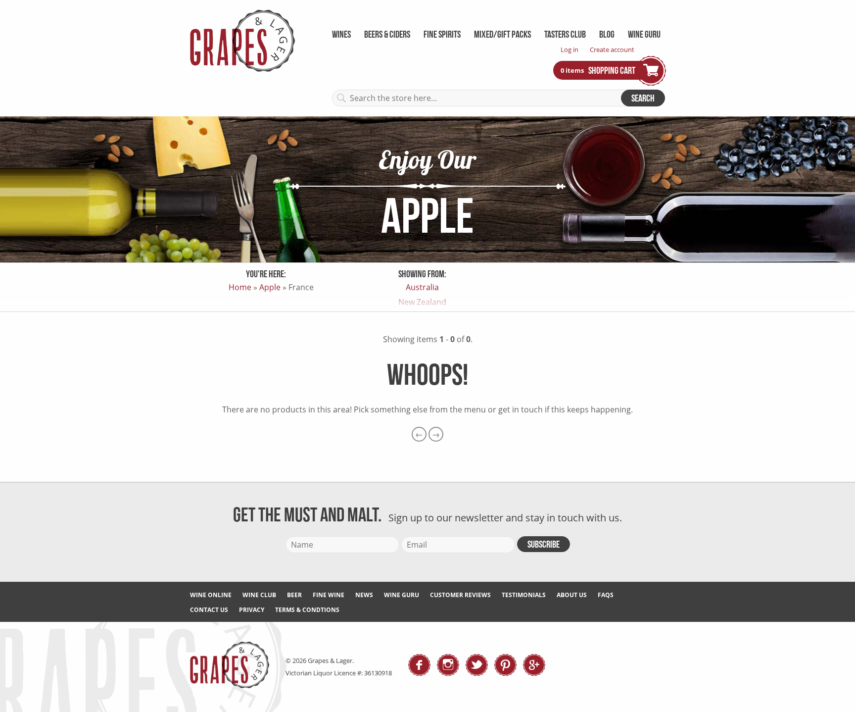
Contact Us (209, 610)
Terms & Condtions (307, 610)
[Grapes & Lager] (242, 68)
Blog (607, 34)
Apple (270, 287)
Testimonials (524, 595)
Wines (341, 34)
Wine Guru (644, 34)
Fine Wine (328, 595)
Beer (294, 595)
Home (240, 287)
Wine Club (259, 595)
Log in (569, 49)
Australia (422, 287)
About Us (572, 595)
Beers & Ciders (387, 34)
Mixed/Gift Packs (502, 34)
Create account (612, 49)
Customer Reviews (460, 595)
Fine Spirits (442, 34)
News (364, 595)
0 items (573, 69)
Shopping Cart (611, 70)
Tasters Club (565, 34)
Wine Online (211, 595)
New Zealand (422, 302)
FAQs (606, 595)
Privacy (251, 610)
